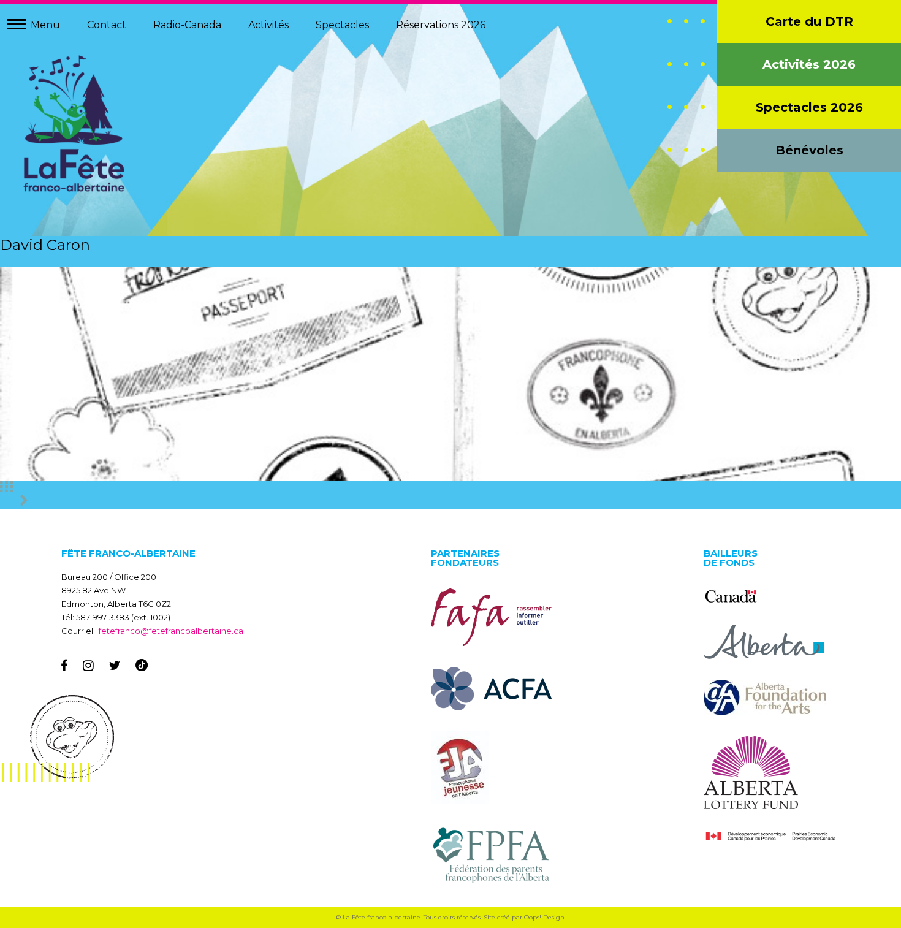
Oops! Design (544, 917)
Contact (106, 25)
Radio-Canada (187, 25)
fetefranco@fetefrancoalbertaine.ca (171, 631)
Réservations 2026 (440, 25)
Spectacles (342, 25)
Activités (268, 25)
